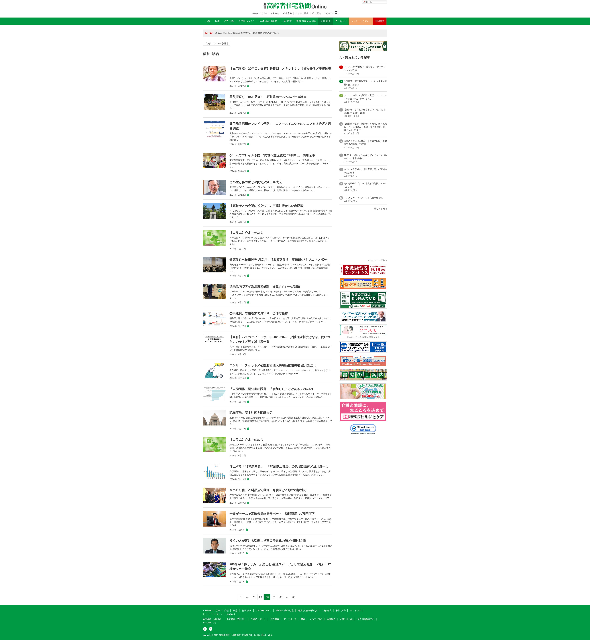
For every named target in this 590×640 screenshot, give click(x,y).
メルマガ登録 (302, 13)
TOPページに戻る (211, 610)
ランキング (355, 610)
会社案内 (316, 13)
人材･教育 (327, 610)
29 (260, 597)
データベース (289, 618)
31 (274, 597)
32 (280, 597)
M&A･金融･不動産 (285, 610)
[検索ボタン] (336, 13)
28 (253, 597)
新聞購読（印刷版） (212, 618)
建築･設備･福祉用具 (307, 610)
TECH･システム (264, 610)
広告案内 (287, 13)
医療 (235, 610)
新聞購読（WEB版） (236, 618)
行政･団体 (247, 610)
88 (293, 597)
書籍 (303, 618)
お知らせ (275, 13)
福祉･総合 (341, 610)
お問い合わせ (346, 618)
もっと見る (381, 208)
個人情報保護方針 (366, 618)
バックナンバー (259, 13)
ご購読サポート (258, 618)
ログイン (329, 13)
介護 (226, 610)
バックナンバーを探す (216, 43)
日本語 (369, 2)
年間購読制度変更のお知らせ (231, 33)
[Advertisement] (363, 238)
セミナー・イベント (212, 614)
